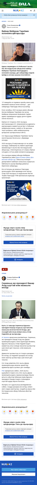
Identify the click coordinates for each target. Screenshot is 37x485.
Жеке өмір (10, 21)
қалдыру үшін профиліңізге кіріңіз (14, 236)
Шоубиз (4, 21)
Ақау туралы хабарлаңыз (18, 469)
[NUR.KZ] (18, 10)
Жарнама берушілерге (18, 474)
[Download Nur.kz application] (18, 4)
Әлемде (4, 273)
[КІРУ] (34, 10)
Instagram (20, 259)
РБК (3, 371)
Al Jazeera (5, 337)
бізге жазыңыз (22, 205)
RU (31, 10)
